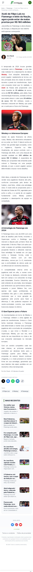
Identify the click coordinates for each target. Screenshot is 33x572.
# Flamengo (24, 391)
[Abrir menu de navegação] (3, 2)
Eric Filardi (10, 56)
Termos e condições (8, 533)
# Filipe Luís (6, 391)
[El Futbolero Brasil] (17, 2)
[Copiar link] (22, 381)
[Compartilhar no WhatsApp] (13, 381)
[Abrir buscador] (30, 2)
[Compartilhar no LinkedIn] (17, 381)
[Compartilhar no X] (3, 381)
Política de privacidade (24, 533)
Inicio (3, 8)
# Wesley (15, 391)
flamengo (9, 8)
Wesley (4, 74)
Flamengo (18, 69)
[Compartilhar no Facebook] (8, 381)
